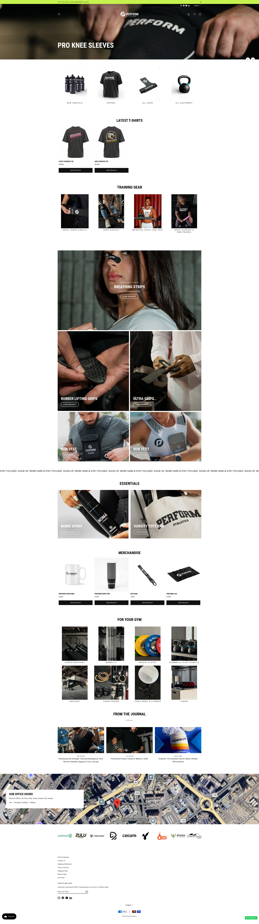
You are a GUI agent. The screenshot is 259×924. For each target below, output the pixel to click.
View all (129, 720)
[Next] (253, 59)
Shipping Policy (63, 871)
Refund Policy (62, 874)
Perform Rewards (63, 857)
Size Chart (61, 877)
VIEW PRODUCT (70, 404)
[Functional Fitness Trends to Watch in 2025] (129, 740)
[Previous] (248, 59)
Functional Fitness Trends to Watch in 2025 (129, 759)
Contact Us (61, 860)
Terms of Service (63, 867)
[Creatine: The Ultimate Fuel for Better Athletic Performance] (178, 740)
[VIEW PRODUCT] (129, 290)
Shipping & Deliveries (65, 864)
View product (75, 170)
